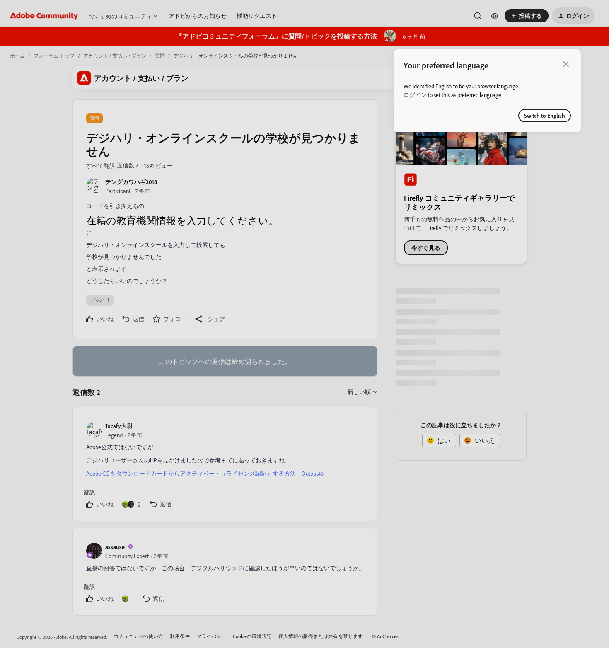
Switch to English (544, 115)
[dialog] (487, 90)
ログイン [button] (415, 94)
